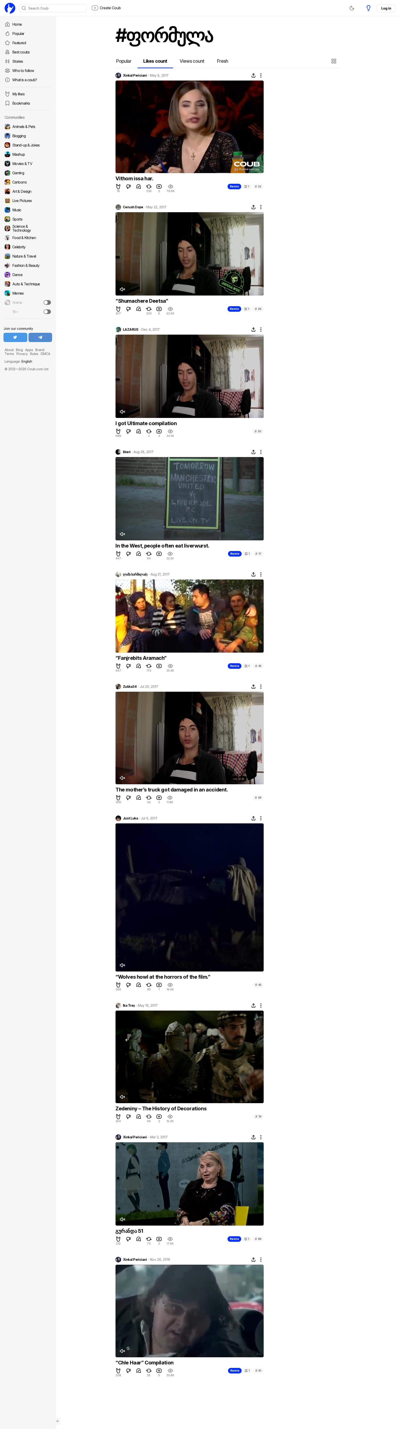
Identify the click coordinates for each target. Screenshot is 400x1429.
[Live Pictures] (28, 200)
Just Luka (130, 818)
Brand (39, 350)
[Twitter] (15, 337)
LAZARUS (130, 329)
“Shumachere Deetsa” (142, 301)
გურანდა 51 (129, 1231)
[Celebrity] (28, 247)
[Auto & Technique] (28, 284)
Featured (19, 42)
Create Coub (110, 8)
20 (258, 431)
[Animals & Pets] (28, 126)
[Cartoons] (28, 182)
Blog (19, 350)
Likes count (155, 61)
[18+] (47, 311)
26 (258, 309)
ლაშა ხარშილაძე (135, 574)
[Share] (253, 75)
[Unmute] (122, 289)
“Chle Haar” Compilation (145, 1363)
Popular (18, 33)
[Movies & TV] (28, 163)
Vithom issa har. (134, 178)
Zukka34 (130, 686)
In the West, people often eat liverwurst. (162, 546)
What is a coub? (24, 80)
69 (258, 1239)
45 (258, 666)
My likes (18, 94)
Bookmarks (21, 103)
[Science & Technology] (28, 228)
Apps (29, 350)
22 (258, 186)
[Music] (28, 210)
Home (17, 24)
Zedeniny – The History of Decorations (161, 1108)
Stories (17, 61)
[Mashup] (28, 154)
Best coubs (21, 52)
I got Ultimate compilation (146, 423)
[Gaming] (28, 172)
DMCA (45, 354)
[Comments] (138, 186)
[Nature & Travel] (28, 256)
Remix (234, 186)
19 (258, 1116)
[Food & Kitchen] (28, 237)
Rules (34, 354)
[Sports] (28, 219)
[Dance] (28, 274)
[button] (334, 61)
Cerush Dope (133, 207)
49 (258, 798)
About (9, 350)
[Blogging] (28, 135)
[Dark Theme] (352, 8)
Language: (18, 361)
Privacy (22, 354)
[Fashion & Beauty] (28, 265)
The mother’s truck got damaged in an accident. (172, 790)
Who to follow (23, 70)
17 (258, 554)
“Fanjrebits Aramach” (141, 658)
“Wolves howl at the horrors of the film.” (163, 977)
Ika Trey (129, 1005)
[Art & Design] (28, 191)
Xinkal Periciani (135, 75)
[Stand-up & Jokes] (28, 145)
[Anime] (28, 302)
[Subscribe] (47, 302)
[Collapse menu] (58, 1421)
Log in (386, 8)
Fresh (222, 61)
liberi (127, 452)
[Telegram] (40, 337)
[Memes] (28, 293)
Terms (9, 354)
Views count (192, 61)
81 (258, 1371)
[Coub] (10, 8)
